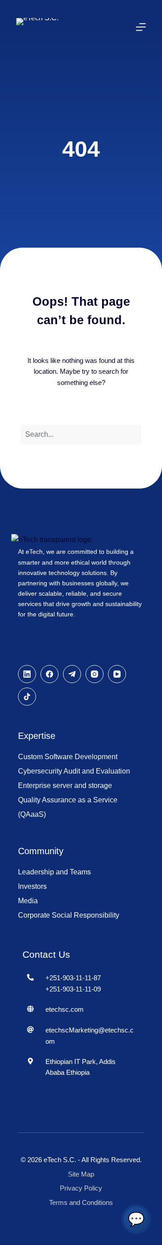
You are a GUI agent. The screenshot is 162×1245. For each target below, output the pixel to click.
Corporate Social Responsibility (68, 915)
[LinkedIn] (27, 674)
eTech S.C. (60, 1160)
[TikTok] (27, 697)
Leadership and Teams (54, 872)
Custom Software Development (67, 757)
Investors (32, 886)
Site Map (81, 1174)
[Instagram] (95, 674)
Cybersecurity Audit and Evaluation (74, 771)
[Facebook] (49, 674)
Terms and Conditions (81, 1202)
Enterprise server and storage (65, 785)
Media (28, 901)
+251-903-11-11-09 (73, 989)
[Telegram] (72, 674)
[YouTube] (117, 674)
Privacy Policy (81, 1188)
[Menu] (141, 27)
